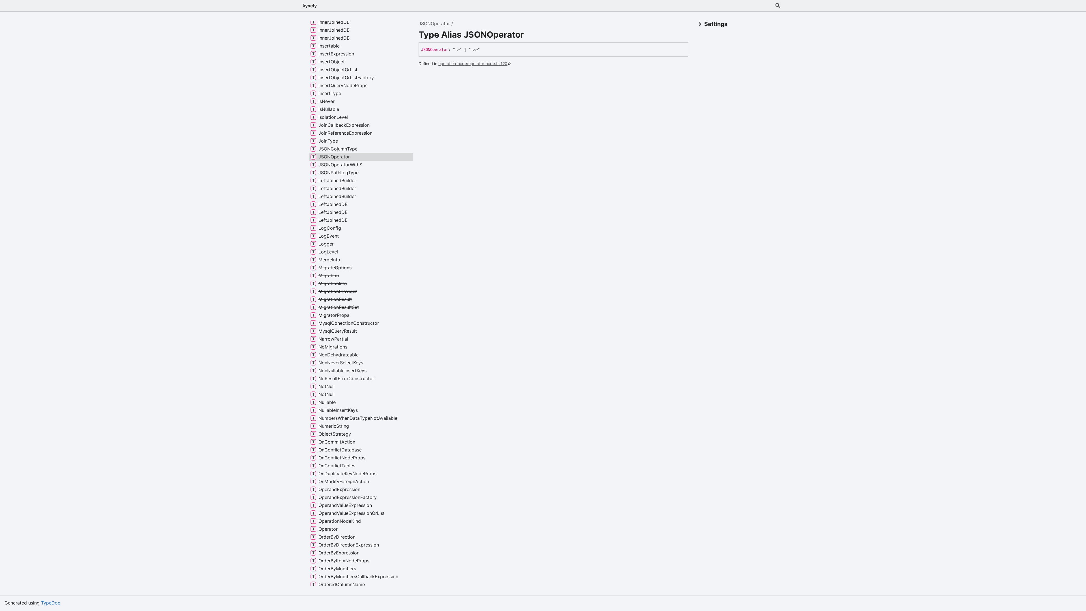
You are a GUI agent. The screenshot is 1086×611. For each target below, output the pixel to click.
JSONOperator (434, 23)
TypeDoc (50, 603)
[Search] (777, 5)
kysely (310, 5)
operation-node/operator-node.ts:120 (472, 63)
